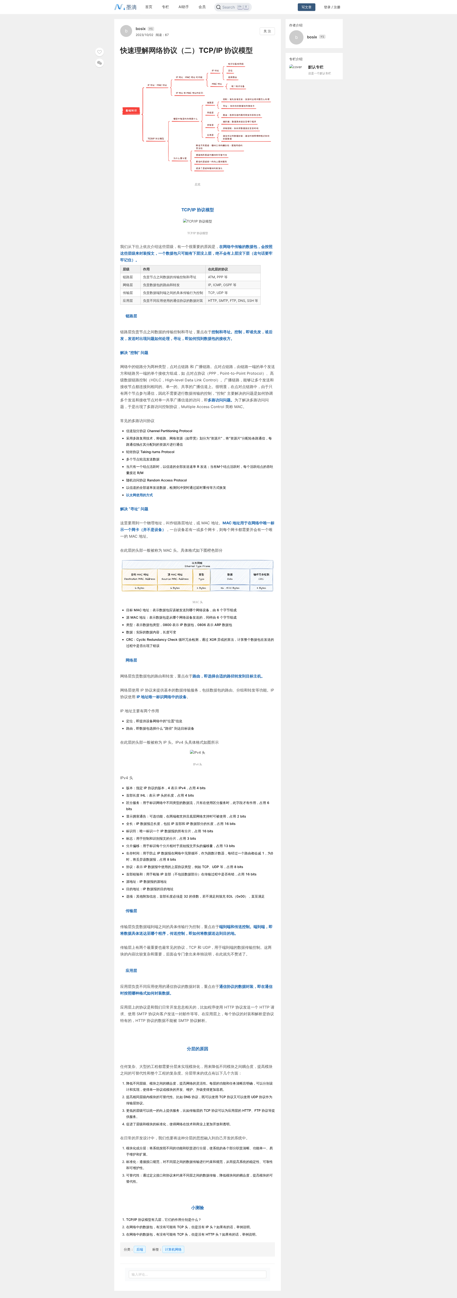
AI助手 (184, 7)
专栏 (165, 7)
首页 (148, 7)
